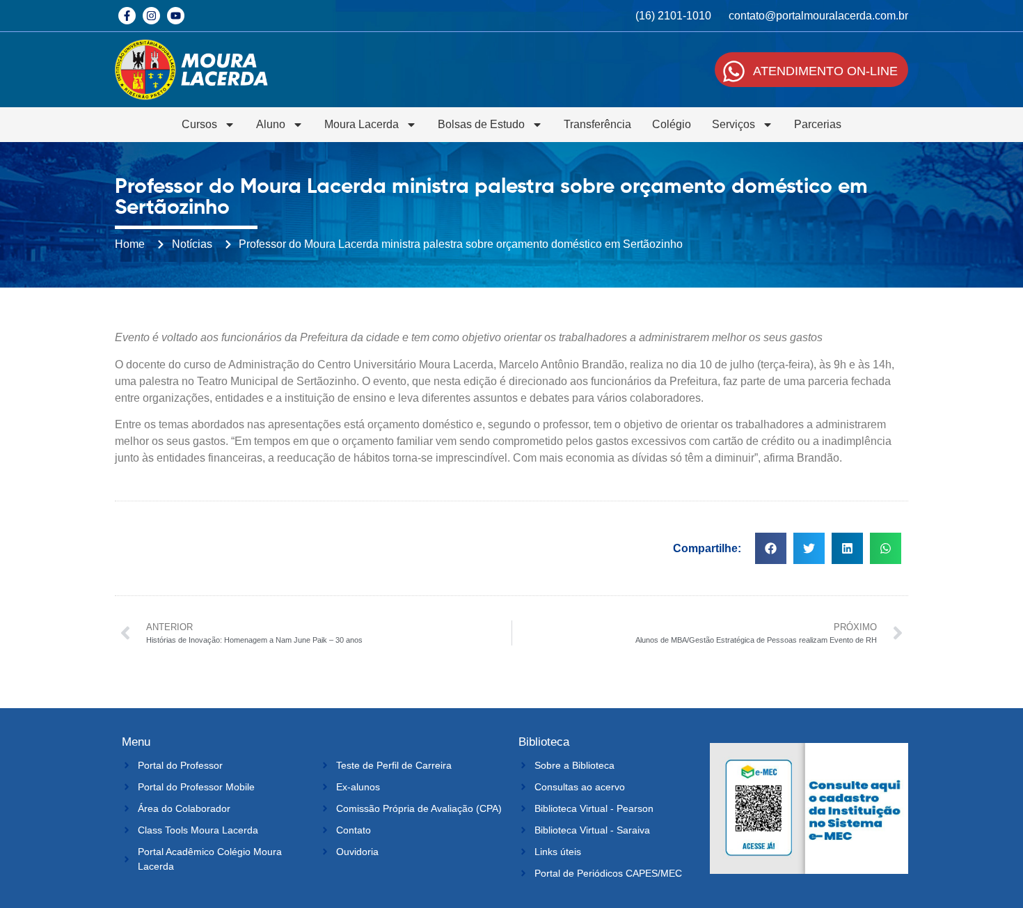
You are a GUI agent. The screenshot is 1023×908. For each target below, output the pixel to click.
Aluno (270, 124)
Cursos (199, 124)
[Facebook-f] (127, 15)
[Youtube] (175, 15)
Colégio (671, 124)
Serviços (733, 124)
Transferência (597, 124)
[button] (770, 548)
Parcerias (817, 124)
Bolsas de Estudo (481, 124)
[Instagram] (151, 15)
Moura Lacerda (361, 124)
